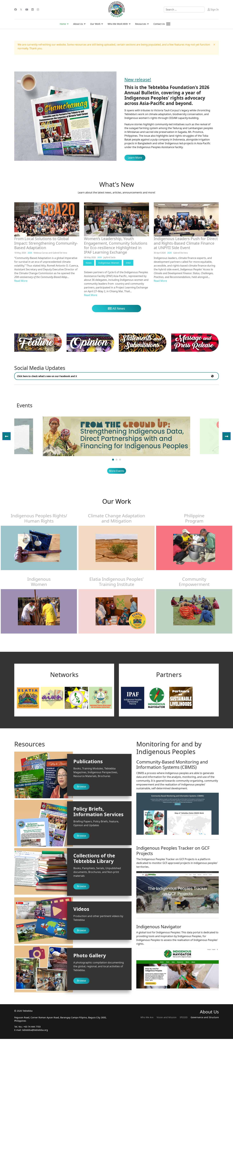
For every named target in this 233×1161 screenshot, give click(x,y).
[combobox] (184, 10)
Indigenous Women (108, 262)
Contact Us (159, 23)
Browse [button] (81, 786)
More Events (116, 471)
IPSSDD (184, 1017)
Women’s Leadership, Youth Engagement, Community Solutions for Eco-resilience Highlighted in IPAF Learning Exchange (115, 245)
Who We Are (146, 1017)
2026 (30, 252)
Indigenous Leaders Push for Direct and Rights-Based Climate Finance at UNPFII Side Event (186, 243)
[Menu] (168, 24)
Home (63, 23)
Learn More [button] (135, 157)
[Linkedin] (32, 9)
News (89, 262)
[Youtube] (26, 9)
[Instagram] (38, 9)
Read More (20, 281)
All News (118, 308)
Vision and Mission (167, 1017)
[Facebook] (15, 9)
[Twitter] (21, 9)
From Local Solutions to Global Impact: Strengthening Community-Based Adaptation (46, 243)
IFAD (128, 262)
